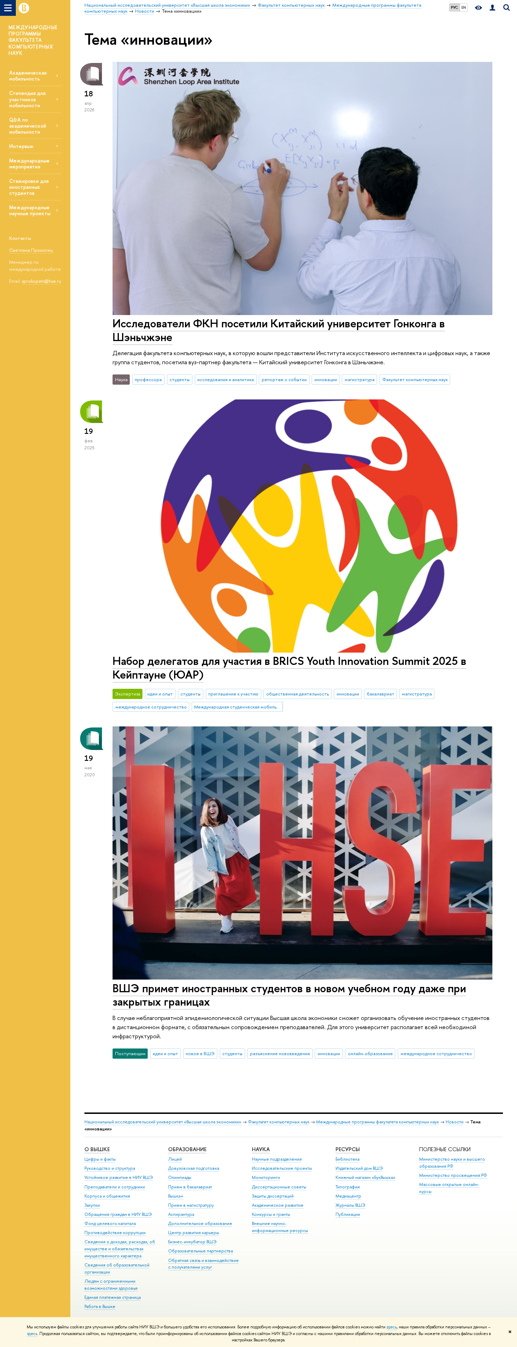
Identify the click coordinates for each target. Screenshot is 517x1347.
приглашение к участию (233, 694)
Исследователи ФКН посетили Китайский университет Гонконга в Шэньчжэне (279, 330)
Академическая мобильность (27, 75)
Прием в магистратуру (191, 1205)
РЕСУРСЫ (348, 1149)
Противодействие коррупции (115, 1233)
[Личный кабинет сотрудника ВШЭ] (492, 8)
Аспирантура (181, 1214)
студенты (180, 379)
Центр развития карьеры (193, 1233)
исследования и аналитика (225, 379)
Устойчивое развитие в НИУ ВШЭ (118, 1177)
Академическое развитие (278, 1205)
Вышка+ (176, 1196)
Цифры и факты (100, 1159)
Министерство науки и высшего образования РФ (452, 1162)
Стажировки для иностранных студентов (29, 187)
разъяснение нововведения (280, 1053)
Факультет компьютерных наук (415, 379)
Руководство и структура (109, 1168)
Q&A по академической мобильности (27, 125)
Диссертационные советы (279, 1187)
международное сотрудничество (151, 707)
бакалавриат (380, 694)
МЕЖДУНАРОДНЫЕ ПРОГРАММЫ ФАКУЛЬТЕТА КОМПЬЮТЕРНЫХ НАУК (33, 40)
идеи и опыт (160, 694)
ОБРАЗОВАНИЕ (187, 1149)
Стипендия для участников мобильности (27, 99)
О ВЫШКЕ (97, 1149)
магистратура (360, 379)
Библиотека (347, 1159)
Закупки (92, 1205)
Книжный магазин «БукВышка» (365, 1177)
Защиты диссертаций (273, 1196)
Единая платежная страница (112, 1297)
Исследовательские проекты (282, 1168)
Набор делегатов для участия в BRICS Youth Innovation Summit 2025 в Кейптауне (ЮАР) (289, 667)
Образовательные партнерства (200, 1251)
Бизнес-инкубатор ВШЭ (192, 1242)
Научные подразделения (277, 1159)
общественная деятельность (297, 694)
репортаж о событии (284, 379)
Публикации (348, 1214)
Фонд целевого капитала (110, 1223)
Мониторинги (266, 1177)
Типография (348, 1187)
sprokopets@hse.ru (41, 281)
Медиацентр (348, 1196)
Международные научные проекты (29, 210)
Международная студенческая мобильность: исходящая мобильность (238, 707)
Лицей (175, 1159)
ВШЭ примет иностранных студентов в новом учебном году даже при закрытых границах (289, 994)
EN (463, 7)
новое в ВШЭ (200, 1053)
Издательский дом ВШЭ (359, 1168)
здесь (392, 1327)
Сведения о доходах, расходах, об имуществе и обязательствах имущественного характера (119, 1249)
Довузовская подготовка (193, 1168)
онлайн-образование (370, 1053)
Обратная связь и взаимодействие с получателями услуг (203, 1263)
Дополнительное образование (200, 1223)
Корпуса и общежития (107, 1196)
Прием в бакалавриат (190, 1187)
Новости (455, 1122)
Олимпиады (179, 1177)
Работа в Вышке (99, 1306)
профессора (148, 379)
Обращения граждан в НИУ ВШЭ (118, 1214)
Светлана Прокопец (31, 250)
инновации (325, 379)
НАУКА (261, 1149)
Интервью (21, 146)
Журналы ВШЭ (350, 1205)
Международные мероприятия (29, 163)
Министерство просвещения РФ (453, 1175)
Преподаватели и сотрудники (114, 1187)
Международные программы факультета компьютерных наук (377, 1122)
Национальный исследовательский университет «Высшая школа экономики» (162, 1122)
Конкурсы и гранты (271, 1214)
